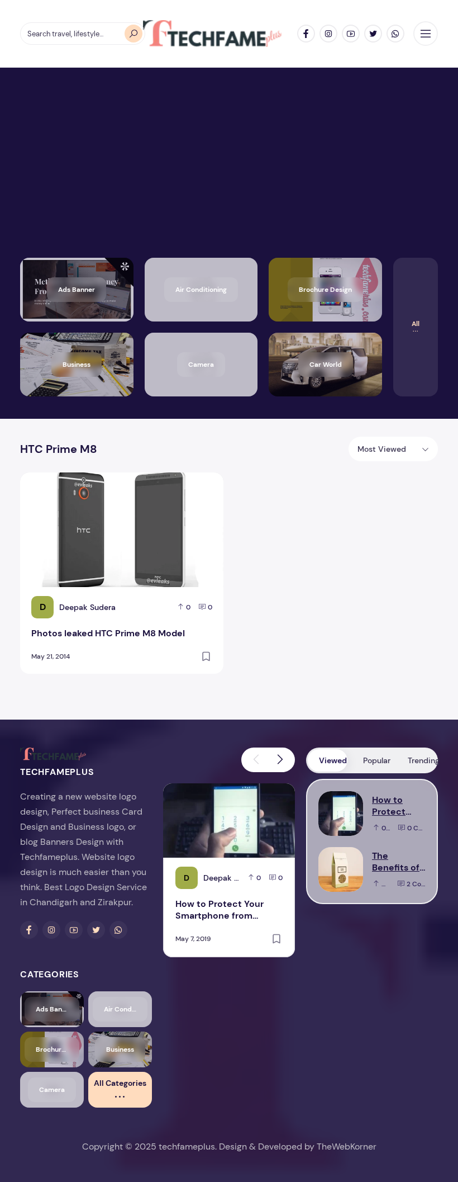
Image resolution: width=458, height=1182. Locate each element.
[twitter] (373, 33)
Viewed (333, 760)
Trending (422, 760)
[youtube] (351, 33)
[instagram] (328, 33)
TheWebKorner (346, 1146)
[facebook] (306, 33)
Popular (376, 760)
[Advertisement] (229, 174)
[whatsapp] (395, 33)
